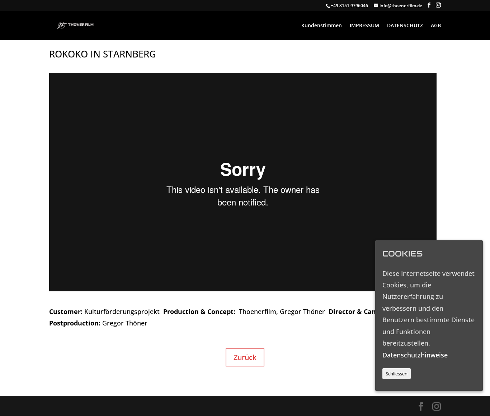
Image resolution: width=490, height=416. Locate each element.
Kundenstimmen (321, 26)
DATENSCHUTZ (405, 26)
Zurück (245, 357)
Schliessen (396, 374)
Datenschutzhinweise (415, 355)
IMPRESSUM (364, 26)
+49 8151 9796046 (349, 6)
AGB (436, 26)
